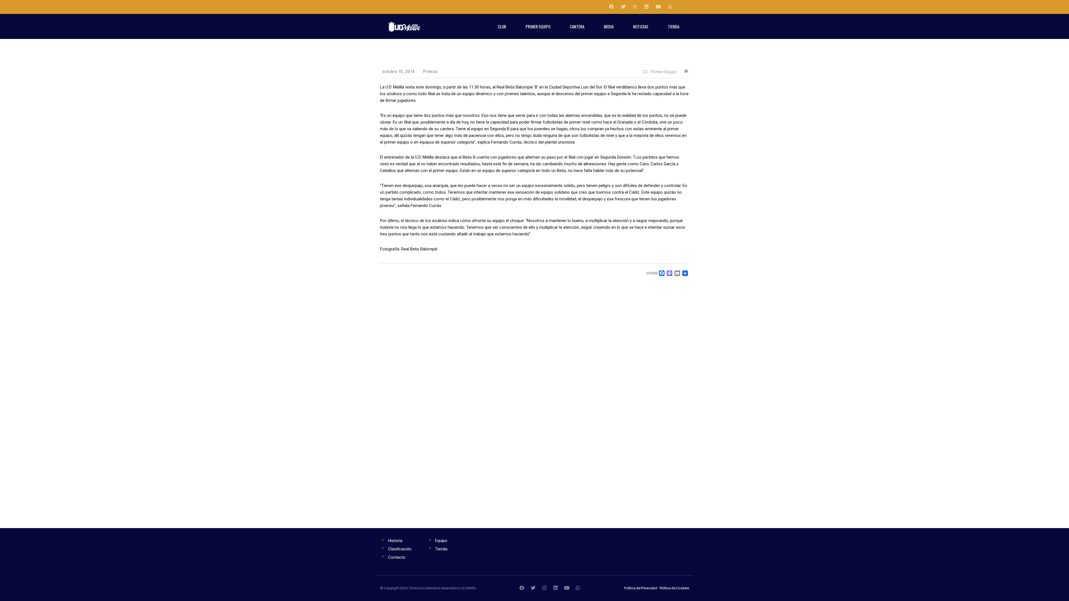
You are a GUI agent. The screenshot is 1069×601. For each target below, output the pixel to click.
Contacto (396, 557)
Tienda (441, 548)
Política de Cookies (674, 588)
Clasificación (399, 548)
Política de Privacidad (640, 588)
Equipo (441, 540)
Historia (395, 540)
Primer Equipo (664, 72)
